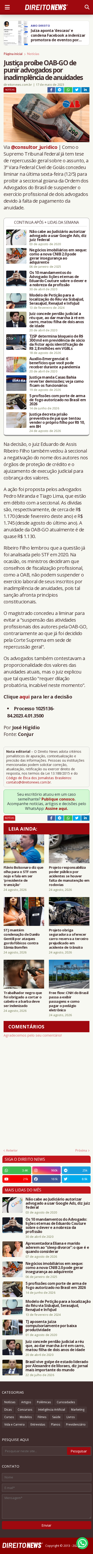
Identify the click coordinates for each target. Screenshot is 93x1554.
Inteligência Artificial (51, 1410)
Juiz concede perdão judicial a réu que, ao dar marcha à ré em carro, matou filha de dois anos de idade (56, 320)
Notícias (33, 54)
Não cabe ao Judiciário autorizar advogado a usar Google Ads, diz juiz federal (57, 236)
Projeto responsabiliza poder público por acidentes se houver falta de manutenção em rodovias (69, 876)
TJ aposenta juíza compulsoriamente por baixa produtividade (51, 1326)
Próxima (81, 1150)
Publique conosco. (58, 799)
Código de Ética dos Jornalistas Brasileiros (38, 778)
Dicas (8, 1410)
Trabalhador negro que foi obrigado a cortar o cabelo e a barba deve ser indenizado (23, 999)
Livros (71, 1417)
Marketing (77, 1410)
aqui (24, 696)
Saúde (56, 1417)
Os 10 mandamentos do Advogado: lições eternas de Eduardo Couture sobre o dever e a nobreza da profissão (58, 279)
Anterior (12, 1150)
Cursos (9, 1417)
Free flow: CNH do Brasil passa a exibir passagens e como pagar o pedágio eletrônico (68, 1001)
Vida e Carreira (14, 1424)
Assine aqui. (56, 808)
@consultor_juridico (34, 147)
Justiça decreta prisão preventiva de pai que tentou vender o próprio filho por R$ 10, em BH (57, 420)
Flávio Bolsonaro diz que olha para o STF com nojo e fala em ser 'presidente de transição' (23, 876)
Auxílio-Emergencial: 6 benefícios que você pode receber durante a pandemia (54, 363)
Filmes (42, 1417)
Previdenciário (76, 1424)
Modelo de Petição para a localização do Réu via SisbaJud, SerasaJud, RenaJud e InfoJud (56, 299)
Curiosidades (66, 1402)
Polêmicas (44, 1402)
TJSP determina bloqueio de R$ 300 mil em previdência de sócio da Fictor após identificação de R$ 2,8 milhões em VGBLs (57, 342)
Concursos (25, 1410)
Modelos (26, 1417)
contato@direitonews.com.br (28, 782)
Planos (55, 1424)
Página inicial (13, 54)
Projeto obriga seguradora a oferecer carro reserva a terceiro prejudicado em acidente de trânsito (68, 938)
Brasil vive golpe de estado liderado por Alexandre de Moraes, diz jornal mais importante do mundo (57, 1366)
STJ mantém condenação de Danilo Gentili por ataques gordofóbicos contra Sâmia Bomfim (22, 938)
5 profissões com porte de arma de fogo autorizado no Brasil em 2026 (57, 400)
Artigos (26, 1402)
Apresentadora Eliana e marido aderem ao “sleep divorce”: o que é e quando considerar (57, 1247)
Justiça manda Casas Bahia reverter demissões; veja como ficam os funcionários (56, 381)
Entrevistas (38, 1424)
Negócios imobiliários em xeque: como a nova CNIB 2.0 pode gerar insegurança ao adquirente (58, 256)
